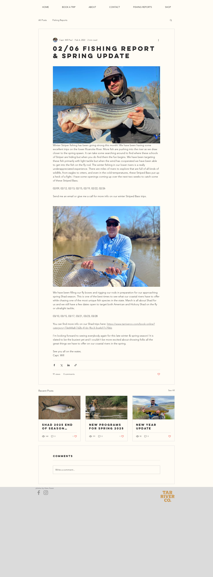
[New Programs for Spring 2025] (107, 407)
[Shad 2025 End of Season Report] (59, 407)
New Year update (146, 426)
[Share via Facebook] (54, 365)
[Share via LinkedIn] (68, 365)
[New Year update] (153, 407)
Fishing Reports (59, 20)
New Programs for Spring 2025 (106, 426)
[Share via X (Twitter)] (61, 365)
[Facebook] (39, 493)
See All (171, 390)
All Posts (42, 20)
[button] (171, 20)
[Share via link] (75, 365)
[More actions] (158, 40)
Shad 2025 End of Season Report (57, 426)
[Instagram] (46, 493)
